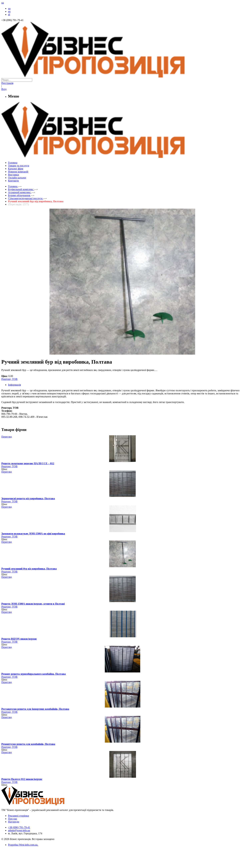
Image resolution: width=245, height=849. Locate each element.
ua (9, 8)
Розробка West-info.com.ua (23, 844)
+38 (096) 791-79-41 (19, 827)
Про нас (12, 818)
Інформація (14, 384)
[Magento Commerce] (122, 156)
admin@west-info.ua (19, 830)
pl (9, 14)
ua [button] (2, 2)
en (9, 11)
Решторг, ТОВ (9, 379)
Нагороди (13, 821)
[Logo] (43, 804)
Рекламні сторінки (18, 815)
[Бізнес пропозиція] (122, 76)
